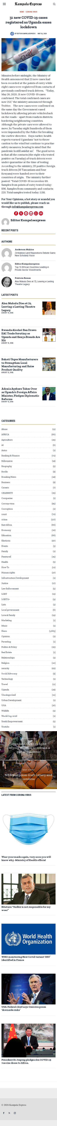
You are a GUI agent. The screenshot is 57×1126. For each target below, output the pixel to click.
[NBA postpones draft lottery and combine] (28, 774)
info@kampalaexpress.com (27, 206)
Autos (4, 450)
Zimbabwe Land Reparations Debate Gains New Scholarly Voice (35, 254)
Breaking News (8, 477)
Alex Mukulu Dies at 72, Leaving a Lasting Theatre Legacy (34, 283)
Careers (5, 487)
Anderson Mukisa (24, 249)
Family (4, 551)
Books (4, 471)
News (22, 12)
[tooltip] (16, 213)
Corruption (7, 509)
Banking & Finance (10, 455)
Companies (7, 498)
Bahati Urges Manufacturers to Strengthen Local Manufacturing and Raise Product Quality (19, 364)
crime (4, 519)
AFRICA (5, 434)
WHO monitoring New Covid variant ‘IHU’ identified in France (25, 958)
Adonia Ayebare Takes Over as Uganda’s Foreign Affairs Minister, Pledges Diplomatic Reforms (20, 394)
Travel (4, 684)
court (4, 514)
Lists (3, 604)
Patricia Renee (23, 278)
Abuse (4, 429)
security (5, 668)
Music (4, 625)
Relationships (8, 657)
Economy (6, 530)
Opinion (5, 636)
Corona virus (31, 12)
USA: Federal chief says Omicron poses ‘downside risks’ (23, 1008)
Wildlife (5, 710)
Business (5, 482)
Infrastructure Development (15, 578)
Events (4, 546)
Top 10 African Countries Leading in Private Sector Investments (32, 268)
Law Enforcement (10, 588)
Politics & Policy (9, 647)
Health (4, 562)
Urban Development (11, 700)
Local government (10, 610)
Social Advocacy (9, 673)
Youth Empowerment (12, 721)
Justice (4, 583)
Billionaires (7, 461)
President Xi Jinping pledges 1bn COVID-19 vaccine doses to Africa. (26, 1061)
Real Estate (6, 652)
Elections (5, 540)
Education (6, 535)
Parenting (6, 641)
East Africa (6, 525)
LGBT (4, 594)
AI (2, 445)
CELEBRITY (7, 493)
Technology (7, 679)
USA (3, 705)
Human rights (8, 572)
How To (5, 567)
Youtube (5, 726)
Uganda (5, 689)
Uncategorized (8, 695)
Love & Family (8, 615)
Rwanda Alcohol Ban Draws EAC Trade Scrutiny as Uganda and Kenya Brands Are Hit (20, 335)
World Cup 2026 (9, 716)
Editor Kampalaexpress (26, 33)
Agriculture (6, 439)
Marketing (6, 620)
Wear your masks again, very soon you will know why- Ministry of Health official (26, 858)
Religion (5, 663)
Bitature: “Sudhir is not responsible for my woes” (26, 908)
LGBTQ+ (5, 599)
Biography (6, 466)
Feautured (6, 556)
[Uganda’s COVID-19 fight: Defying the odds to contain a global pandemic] (28, 745)
